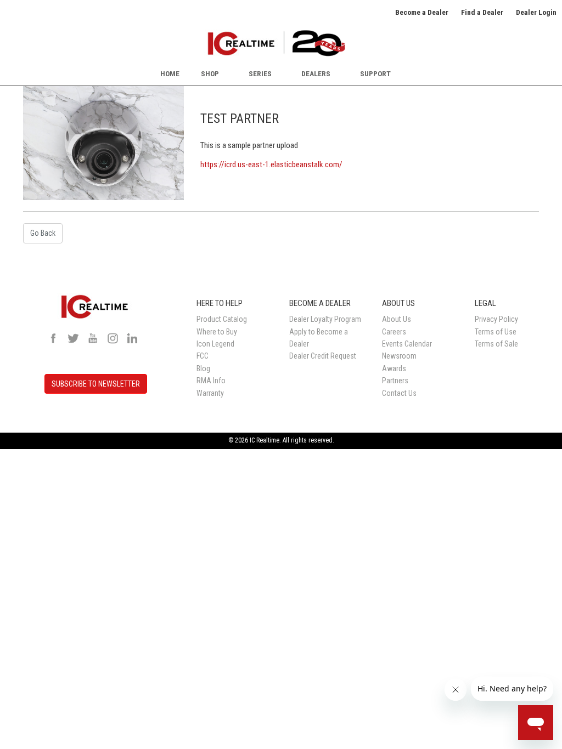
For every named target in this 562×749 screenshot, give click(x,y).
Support (375, 73)
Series (260, 73)
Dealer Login (536, 12)
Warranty (210, 393)
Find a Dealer (482, 12)
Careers (394, 331)
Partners (395, 380)
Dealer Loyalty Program (325, 319)
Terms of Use (495, 331)
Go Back (42, 233)
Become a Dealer (421, 12)
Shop (210, 73)
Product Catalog (221, 319)
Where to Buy (216, 331)
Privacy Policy (496, 319)
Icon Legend (215, 343)
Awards (394, 368)
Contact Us (399, 393)
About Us (396, 319)
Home (169, 73)
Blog (203, 368)
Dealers (315, 73)
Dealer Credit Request (322, 355)
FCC (202, 355)
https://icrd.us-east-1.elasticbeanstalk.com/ (271, 164)
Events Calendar (407, 343)
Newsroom (399, 355)
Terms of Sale (496, 343)
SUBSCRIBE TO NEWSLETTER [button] (96, 383)
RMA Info (211, 380)
